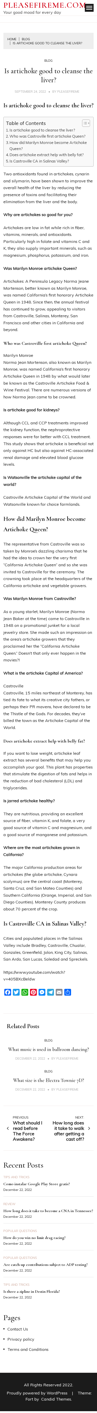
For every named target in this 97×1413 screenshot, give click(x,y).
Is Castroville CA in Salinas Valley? (39, 161)
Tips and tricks (16, 1177)
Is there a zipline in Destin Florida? (31, 1291)
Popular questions (20, 1230)
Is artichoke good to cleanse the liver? (42, 130)
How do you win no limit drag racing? (34, 1237)
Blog (48, 60)
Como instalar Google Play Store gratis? (36, 1183)
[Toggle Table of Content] (84, 123)
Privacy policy (20, 1339)
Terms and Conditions (27, 1349)
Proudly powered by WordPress (38, 1393)
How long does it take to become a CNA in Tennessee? (48, 1210)
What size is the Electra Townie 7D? (48, 1080)
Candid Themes (56, 1399)
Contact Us (17, 1329)
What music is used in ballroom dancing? (48, 1049)
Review (9, 1204)
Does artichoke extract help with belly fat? (46, 154)
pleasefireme (68, 91)
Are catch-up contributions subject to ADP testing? (45, 1264)
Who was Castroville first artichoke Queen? (47, 136)
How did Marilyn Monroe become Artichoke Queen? (48, 145)
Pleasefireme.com (44, 5)
